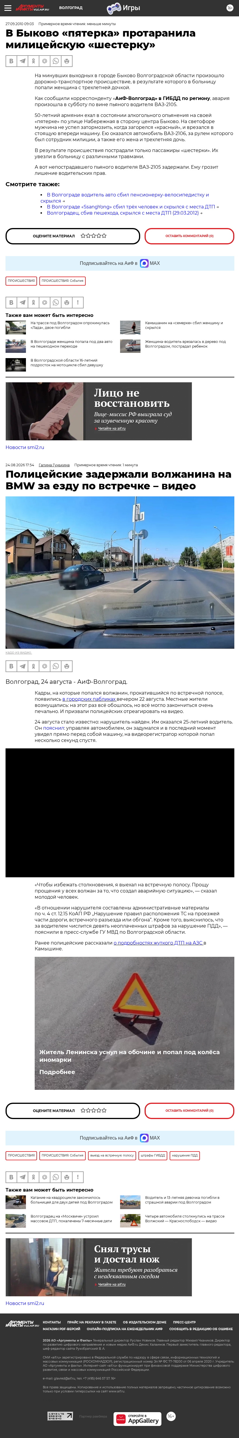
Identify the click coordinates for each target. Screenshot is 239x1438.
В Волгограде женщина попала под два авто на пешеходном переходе (72, 343)
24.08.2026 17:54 (20, 465)
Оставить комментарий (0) (190, 236)
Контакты (52, 1322)
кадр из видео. (19, 652)
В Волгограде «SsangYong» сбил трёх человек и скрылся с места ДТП (131, 207)
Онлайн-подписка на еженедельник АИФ (125, 1329)
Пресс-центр (184, 1322)
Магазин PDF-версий (61, 1329)
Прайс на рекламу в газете (91, 1322)
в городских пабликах (89, 699)
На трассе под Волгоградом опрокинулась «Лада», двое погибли (70, 325)
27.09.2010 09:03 (20, 24)
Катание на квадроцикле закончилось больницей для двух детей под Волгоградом (72, 1199)
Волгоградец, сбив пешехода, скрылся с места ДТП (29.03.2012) (123, 213)
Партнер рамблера (93, 1416)
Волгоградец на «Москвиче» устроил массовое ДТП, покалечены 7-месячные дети (71, 1218)
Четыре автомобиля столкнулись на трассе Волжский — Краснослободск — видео (184, 1218)
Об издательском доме (144, 1322)
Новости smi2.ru (25, 447)
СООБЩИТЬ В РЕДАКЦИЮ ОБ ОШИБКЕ (201, 1329)
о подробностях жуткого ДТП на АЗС (158, 943)
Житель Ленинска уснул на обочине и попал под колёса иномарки (129, 1056)
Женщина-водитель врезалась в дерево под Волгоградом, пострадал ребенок (185, 343)
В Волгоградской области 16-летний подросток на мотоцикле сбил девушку (67, 362)
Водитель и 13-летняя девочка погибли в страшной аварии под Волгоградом (182, 1199)
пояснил (53, 728)
